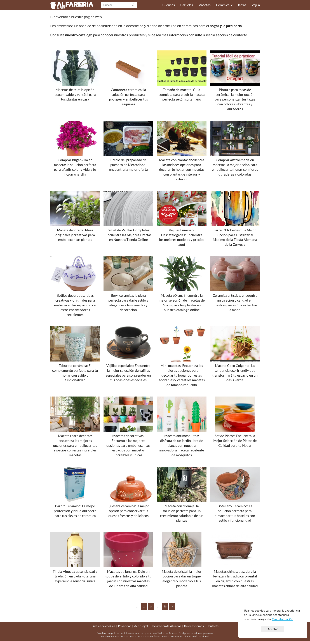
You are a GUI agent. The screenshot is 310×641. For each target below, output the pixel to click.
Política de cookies (103, 626)
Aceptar (273, 629)
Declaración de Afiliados (166, 626)
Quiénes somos (194, 626)
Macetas (204, 5)
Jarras (242, 5)
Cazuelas (186, 5)
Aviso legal (141, 626)
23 (165, 606)
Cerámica (222, 5)
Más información (282, 619)
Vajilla (256, 5)
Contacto (213, 626)
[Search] (133, 5)
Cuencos (168, 5)
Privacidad (124, 626)
